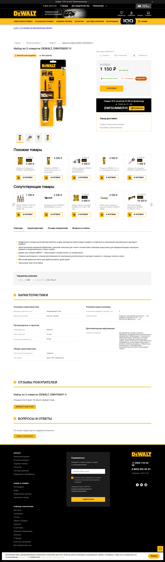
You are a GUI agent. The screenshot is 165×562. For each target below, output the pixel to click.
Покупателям (98, 6)
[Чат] (160, 549)
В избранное (122, 55)
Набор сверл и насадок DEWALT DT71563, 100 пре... (81, 207)
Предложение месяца (22, 494)
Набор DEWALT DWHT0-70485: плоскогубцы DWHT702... (26, 207)
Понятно (154, 556)
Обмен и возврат (20, 521)
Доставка (17, 510)
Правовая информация (23, 531)
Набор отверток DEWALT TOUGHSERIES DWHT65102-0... (82, 170)
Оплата (17, 517)
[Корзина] (149, 13)
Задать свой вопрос (25, 436)
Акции (144, 21)
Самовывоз (18, 514)
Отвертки (52, 43)
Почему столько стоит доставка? (112, 124)
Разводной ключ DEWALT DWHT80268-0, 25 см (54, 206)
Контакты (17, 535)
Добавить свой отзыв (25, 407)
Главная (17, 43)
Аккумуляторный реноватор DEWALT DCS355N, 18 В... (135, 207)
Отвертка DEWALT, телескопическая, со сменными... (52, 170)
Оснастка (79, 21)
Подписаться (88, 499)
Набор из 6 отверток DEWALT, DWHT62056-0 (25, 169)
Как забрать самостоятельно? (111, 127)
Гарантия (17, 524)
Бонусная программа (22, 542)
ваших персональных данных (52, 557)
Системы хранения (95, 21)
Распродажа (112, 21)
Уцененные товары (21, 497)
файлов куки (23, 557)
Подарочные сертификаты (24, 474)
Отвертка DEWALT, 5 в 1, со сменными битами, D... (110, 169)
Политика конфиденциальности (81, 489)
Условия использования (78, 491)
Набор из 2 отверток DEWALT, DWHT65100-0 (136, 169)
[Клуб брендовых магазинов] (143, 6)
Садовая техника (64, 21)
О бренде (64, 6)
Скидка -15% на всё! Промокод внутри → (67, 2)
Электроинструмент (23, 21)
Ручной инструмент (44, 21)
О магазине (18, 528)
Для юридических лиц (80, 6)
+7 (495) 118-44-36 (140, 464)
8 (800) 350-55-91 (50, 6)
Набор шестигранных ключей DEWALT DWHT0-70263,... (110, 207)
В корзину (112, 88)
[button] (13, 204)
